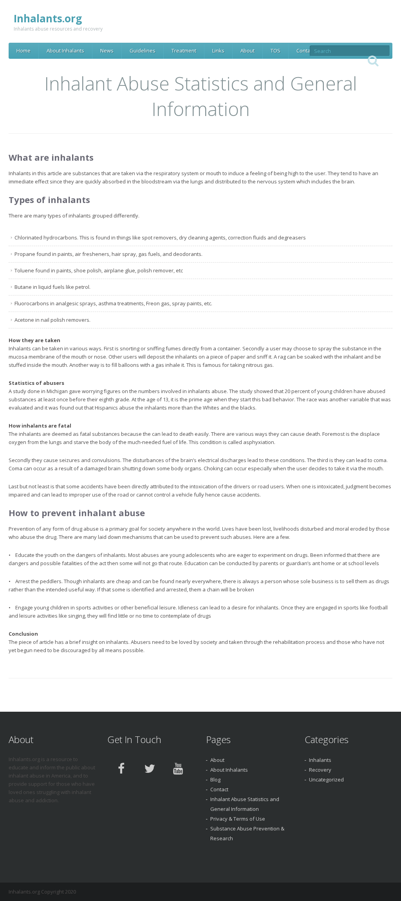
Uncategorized (326, 779)
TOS (275, 50)
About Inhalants (65, 50)
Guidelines (142, 50)
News (107, 50)
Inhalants (320, 759)
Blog (215, 779)
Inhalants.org (48, 18)
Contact (305, 50)
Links (218, 50)
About (247, 50)
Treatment (184, 50)
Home (23, 50)
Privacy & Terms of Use (237, 818)
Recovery (320, 769)
